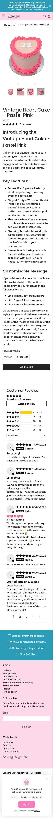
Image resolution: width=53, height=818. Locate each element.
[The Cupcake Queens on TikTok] (19, 758)
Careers (7, 745)
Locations (8, 742)
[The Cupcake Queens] (24, 16)
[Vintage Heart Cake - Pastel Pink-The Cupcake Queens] (26, 56)
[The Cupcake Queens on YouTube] (26, 758)
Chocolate (22, 357)
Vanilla (8, 357)
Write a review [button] (26, 403)
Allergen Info (9, 673)
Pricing (6, 688)
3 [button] (26, 616)
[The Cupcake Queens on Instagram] (11, 758)
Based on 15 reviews (18, 399)
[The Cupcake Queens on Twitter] (23, 758)
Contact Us (8, 748)
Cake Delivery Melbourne (15, 772)
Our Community (11, 751)
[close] (50, 6)
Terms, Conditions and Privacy (18, 682)
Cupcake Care (10, 676)
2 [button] (20, 616)
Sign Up (26, 726)
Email (6, 712)
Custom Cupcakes (12, 679)
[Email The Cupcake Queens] (4, 758)
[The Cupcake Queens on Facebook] (8, 758)
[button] (10, 124)
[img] (23, 444)
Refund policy (10, 691)
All (15, 25)
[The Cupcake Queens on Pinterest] (15, 758)
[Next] (34, 84)
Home (7, 25)
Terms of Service (11, 685)
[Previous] (19, 84)
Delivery (7, 670)
